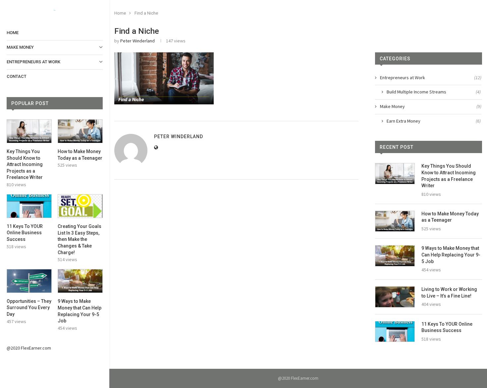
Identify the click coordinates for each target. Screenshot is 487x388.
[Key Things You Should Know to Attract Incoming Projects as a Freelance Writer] (29, 131)
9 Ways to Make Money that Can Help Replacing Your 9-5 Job (79, 311)
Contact (17, 76)
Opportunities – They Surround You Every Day (29, 308)
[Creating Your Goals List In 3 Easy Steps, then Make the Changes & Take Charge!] (80, 206)
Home (13, 32)
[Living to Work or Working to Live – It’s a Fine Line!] (395, 296)
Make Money (20, 47)
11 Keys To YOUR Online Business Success (25, 233)
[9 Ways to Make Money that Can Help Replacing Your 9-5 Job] (80, 281)
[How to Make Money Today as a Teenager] (80, 131)
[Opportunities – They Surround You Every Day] (29, 281)
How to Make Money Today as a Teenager (80, 155)
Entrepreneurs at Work (33, 61)
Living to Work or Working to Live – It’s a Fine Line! (449, 293)
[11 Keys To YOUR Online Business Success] (29, 206)
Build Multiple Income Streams (434, 92)
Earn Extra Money (434, 121)
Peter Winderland (137, 41)
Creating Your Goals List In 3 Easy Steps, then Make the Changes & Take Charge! (79, 239)
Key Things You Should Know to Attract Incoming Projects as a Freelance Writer (25, 164)
